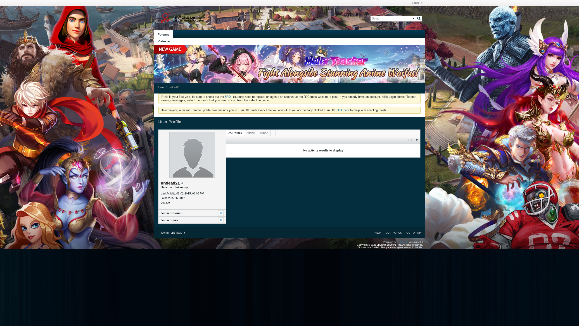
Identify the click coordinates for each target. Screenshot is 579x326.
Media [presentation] (264, 132)
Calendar (164, 41)
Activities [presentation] (235, 132)
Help (378, 232)
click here (343, 110)
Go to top (413, 232)
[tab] (235, 132)
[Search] (419, 19)
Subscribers (169, 220)
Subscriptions (170, 213)
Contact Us (394, 232)
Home (161, 87)
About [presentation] (251, 132)
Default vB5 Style (172, 232)
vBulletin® (402, 242)
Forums (163, 34)
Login (416, 3)
